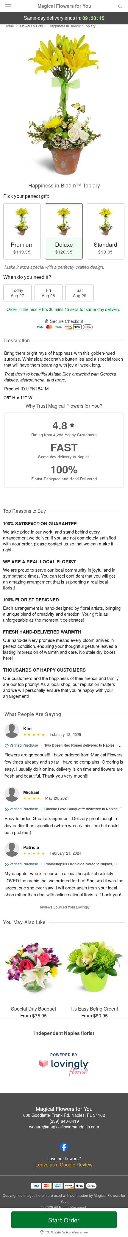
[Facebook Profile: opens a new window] (64, 1146)
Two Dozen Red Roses (63, 745)
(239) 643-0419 (64, 1121)
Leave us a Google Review (64, 1164)
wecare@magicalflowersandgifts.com (64, 1127)
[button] (115, 1223)
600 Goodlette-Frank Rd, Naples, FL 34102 (64, 1115)
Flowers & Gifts (31, 25)
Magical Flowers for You (64, 6)
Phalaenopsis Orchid (61, 864)
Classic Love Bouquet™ (64, 808)
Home (9, 25)
